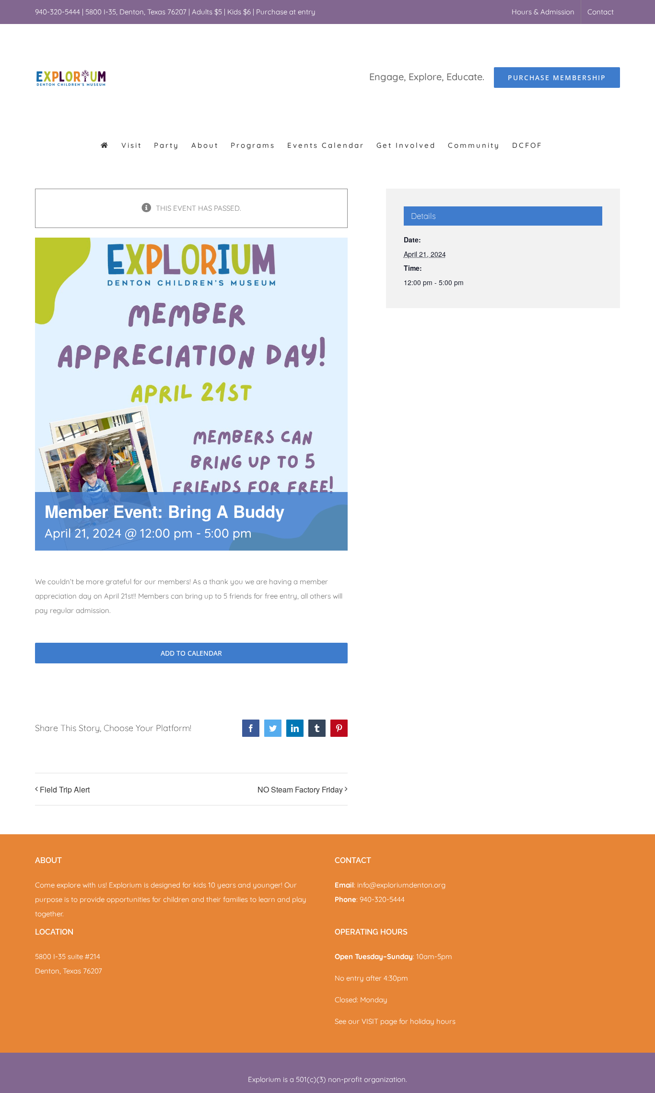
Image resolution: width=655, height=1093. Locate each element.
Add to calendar (191, 653)
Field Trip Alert (65, 789)
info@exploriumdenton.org (401, 884)
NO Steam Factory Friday (300, 789)
